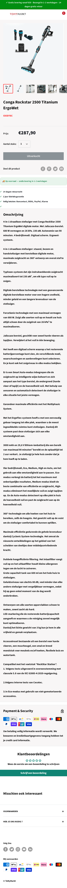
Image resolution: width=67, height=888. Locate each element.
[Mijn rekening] (51, 14)
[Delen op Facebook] (43, 169)
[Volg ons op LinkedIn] (30, 849)
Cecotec (8, 115)
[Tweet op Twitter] (55, 169)
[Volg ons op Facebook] (5, 849)
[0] (61, 15)
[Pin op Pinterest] (49, 169)
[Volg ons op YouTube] (24, 849)
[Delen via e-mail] (61, 169)
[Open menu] (5, 14)
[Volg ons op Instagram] (18, 849)
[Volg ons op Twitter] (11, 849)
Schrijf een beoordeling (33, 773)
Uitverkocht (33, 156)
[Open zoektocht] (41, 14)
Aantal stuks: (9, 144)
